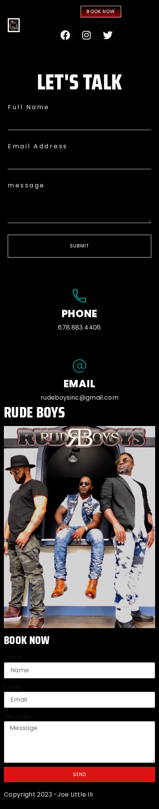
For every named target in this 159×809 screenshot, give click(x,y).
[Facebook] (65, 35)
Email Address (38, 146)
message (26, 185)
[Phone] (79, 295)
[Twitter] (108, 35)
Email (80, 384)
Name (13, 657)
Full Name (29, 107)
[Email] (79, 366)
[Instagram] (86, 35)
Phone (80, 314)
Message (18, 716)
